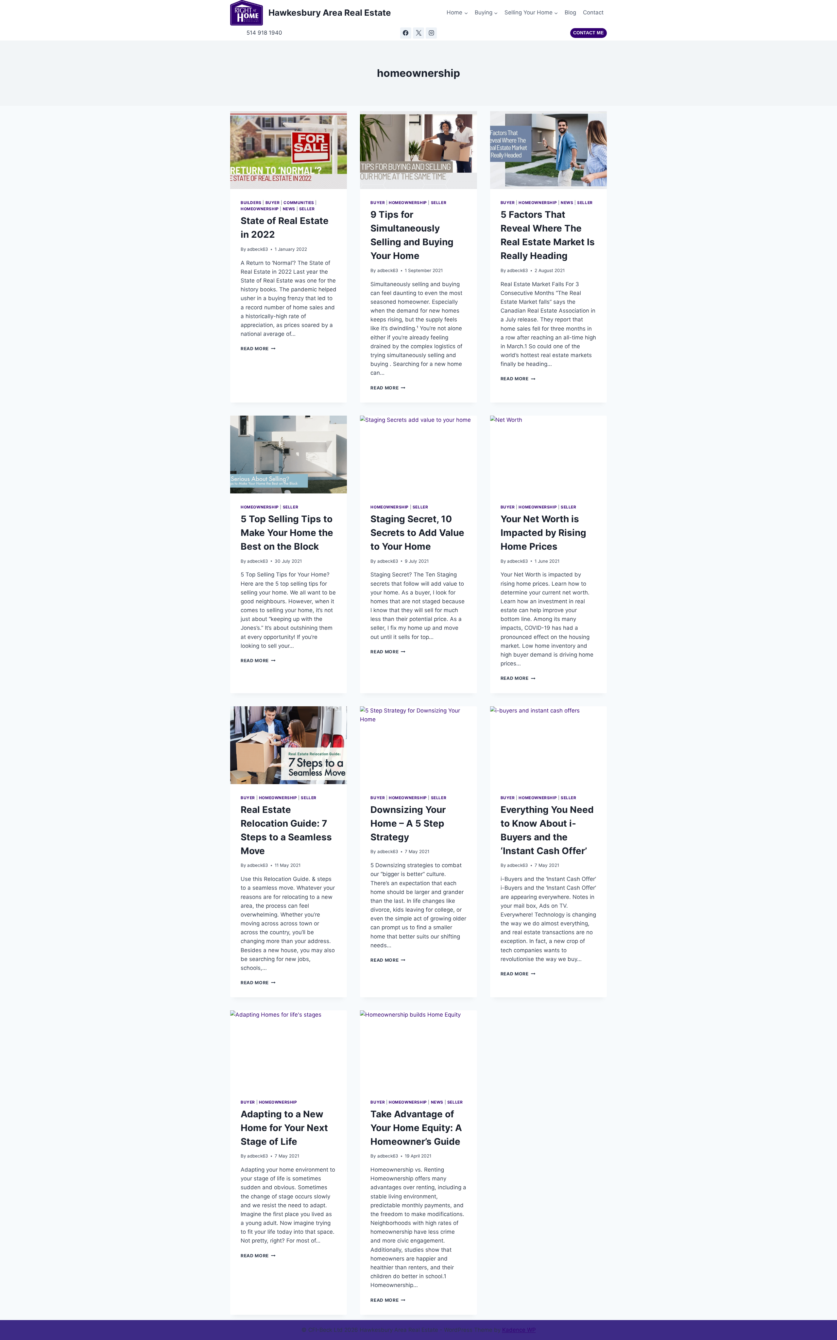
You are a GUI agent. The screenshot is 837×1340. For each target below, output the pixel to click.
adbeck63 (257, 249)
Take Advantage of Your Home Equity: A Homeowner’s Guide (416, 1127)
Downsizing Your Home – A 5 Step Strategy (408, 823)
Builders (251, 202)
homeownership (260, 208)
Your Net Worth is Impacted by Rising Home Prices (543, 532)
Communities (298, 202)
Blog (570, 12)
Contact (593, 12)
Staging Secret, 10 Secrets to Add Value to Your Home (417, 532)
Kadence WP (519, 1330)
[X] (418, 33)
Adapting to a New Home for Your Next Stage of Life (284, 1127)
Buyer (272, 202)
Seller (307, 208)
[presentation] (288, 150)
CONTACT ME (588, 32)
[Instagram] (431, 33)
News (289, 208)
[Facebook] (405, 33)
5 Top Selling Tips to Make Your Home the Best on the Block (287, 532)
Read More (258, 348)
